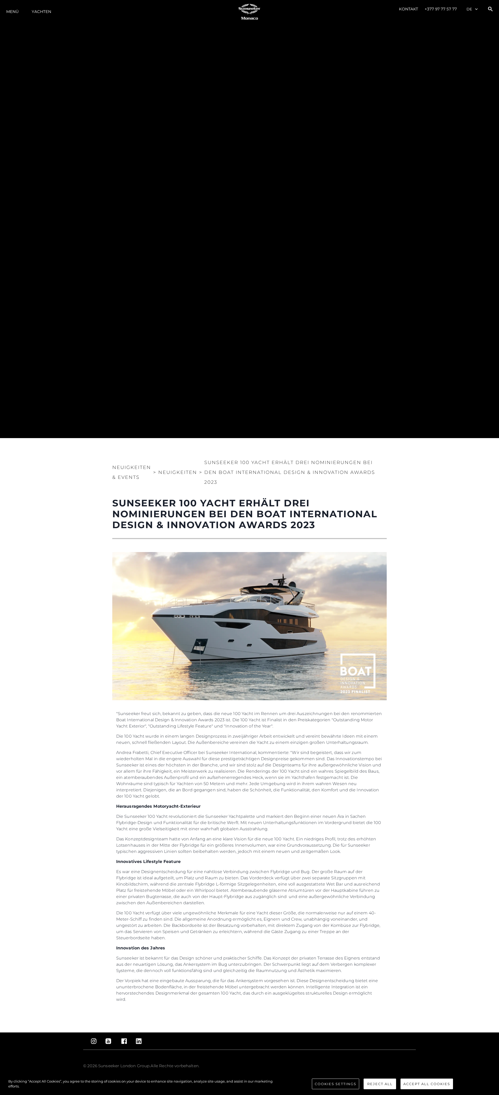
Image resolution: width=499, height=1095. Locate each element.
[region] (249, 1084)
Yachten (41, 11)
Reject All (380, 1084)
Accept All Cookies (426, 1084)
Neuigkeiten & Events (131, 472)
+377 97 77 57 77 (441, 8)
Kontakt (408, 8)
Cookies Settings (335, 1084)
